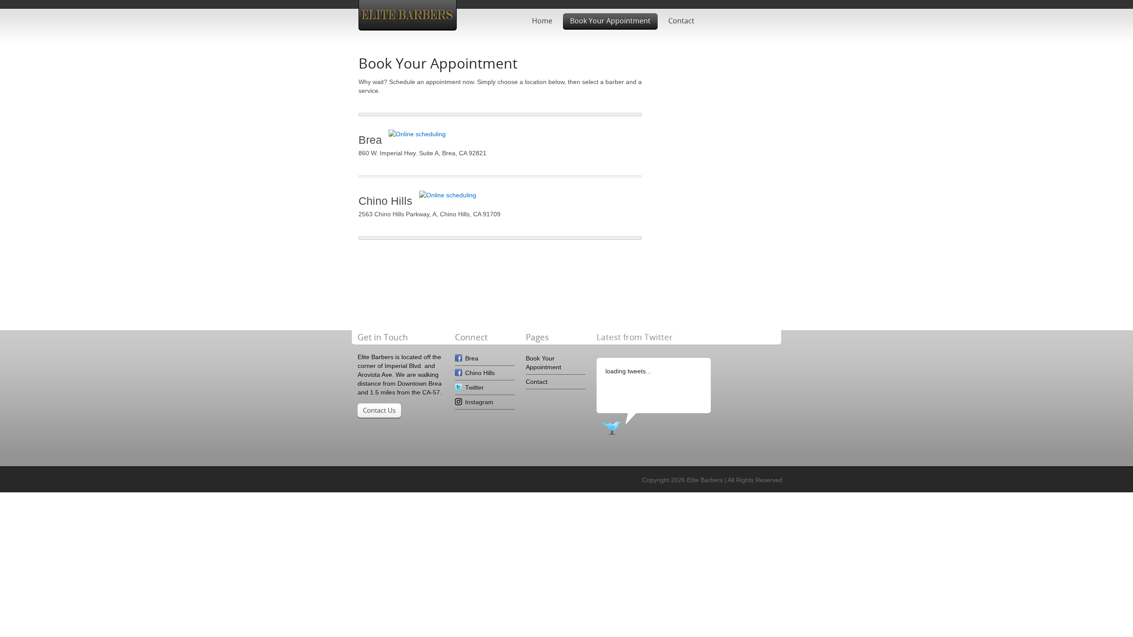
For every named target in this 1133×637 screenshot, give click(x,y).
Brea (471, 358)
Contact (681, 21)
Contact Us (379, 410)
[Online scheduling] (417, 134)
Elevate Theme (407, 14)
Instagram (479, 402)
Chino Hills (480, 372)
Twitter (474, 387)
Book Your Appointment (610, 21)
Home (542, 21)
